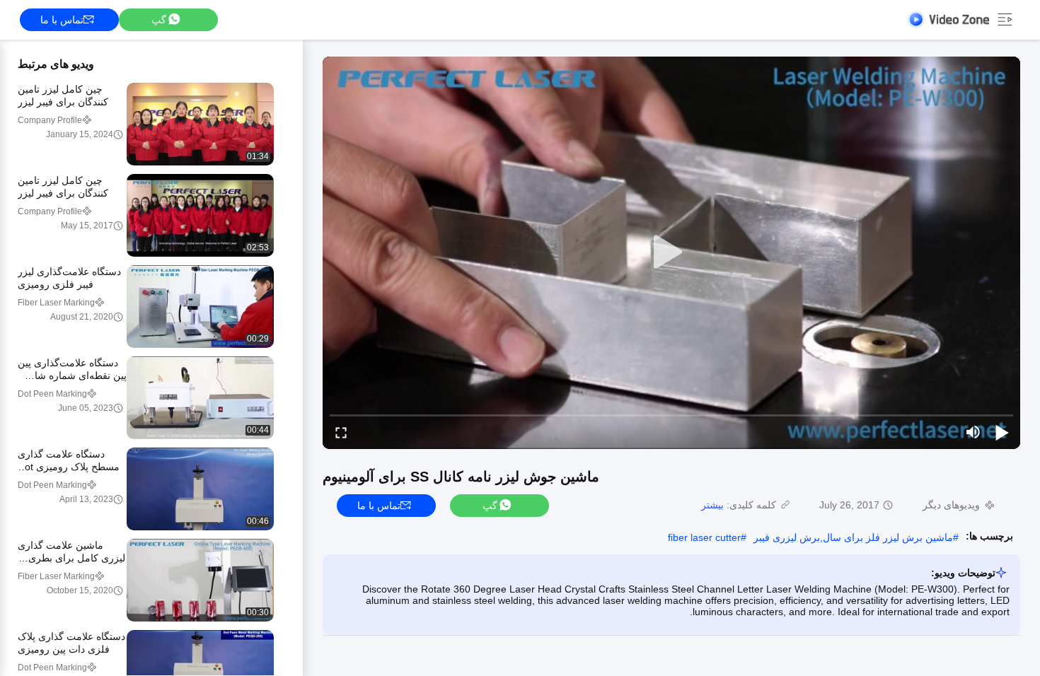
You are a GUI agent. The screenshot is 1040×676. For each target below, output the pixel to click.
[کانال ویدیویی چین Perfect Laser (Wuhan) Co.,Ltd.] (948, 19)
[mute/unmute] (973, 432)
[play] (671, 252)
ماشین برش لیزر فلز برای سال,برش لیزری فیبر (853, 537)
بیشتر (712, 505)
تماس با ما (61, 19)
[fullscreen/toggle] (341, 432)
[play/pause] (1002, 432)
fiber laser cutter (704, 537)
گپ (158, 19)
